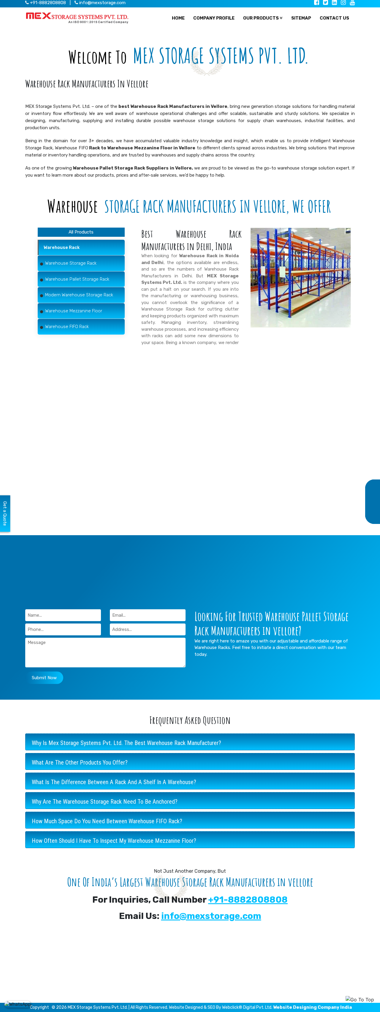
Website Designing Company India (312, 1007)
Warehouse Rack (130, 947)
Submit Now (44, 677)
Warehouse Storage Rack (168, 309)
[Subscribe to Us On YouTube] (352, 3)
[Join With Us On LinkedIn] (334, 3)
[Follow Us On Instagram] (343, 3)
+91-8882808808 (248, 899)
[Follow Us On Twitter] (325, 3)
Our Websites (211, 965)
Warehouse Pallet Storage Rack (145, 965)
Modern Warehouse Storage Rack (147, 975)
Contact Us (209, 984)
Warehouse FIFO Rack (135, 993)
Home (203, 947)
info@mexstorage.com (102, 2)
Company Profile (214, 993)
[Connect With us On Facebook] (316, 3)
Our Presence (212, 956)
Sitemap (206, 975)
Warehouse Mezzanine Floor (142, 984)
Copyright (39, 1007)
